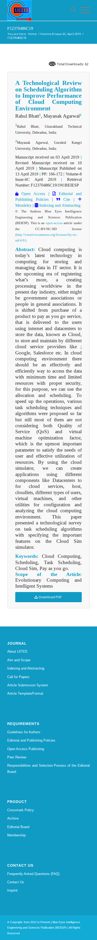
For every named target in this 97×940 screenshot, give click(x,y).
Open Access (31, 193)
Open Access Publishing (25, 749)
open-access (54, 223)
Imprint (12, 890)
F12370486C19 (20, 28)
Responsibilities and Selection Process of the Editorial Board (48, 768)
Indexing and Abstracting (59, 205)
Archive (13, 818)
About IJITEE (17, 651)
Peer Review (16, 757)
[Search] (70, 10)
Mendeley (23, 205)
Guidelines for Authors (23, 732)
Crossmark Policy (20, 810)
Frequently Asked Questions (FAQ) (33, 874)
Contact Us (15, 882)
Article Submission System (27, 685)
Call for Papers (18, 677)
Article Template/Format (25, 693)
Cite (66, 199)
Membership (16, 835)
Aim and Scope (18, 660)
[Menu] (83, 10)
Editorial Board (18, 827)
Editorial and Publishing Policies (31, 740)
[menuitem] (70, 10)
